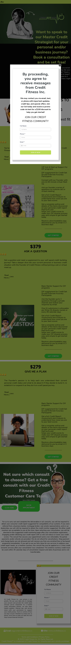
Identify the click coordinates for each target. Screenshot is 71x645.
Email (22, 142)
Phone (22, 134)
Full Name (23, 126)
